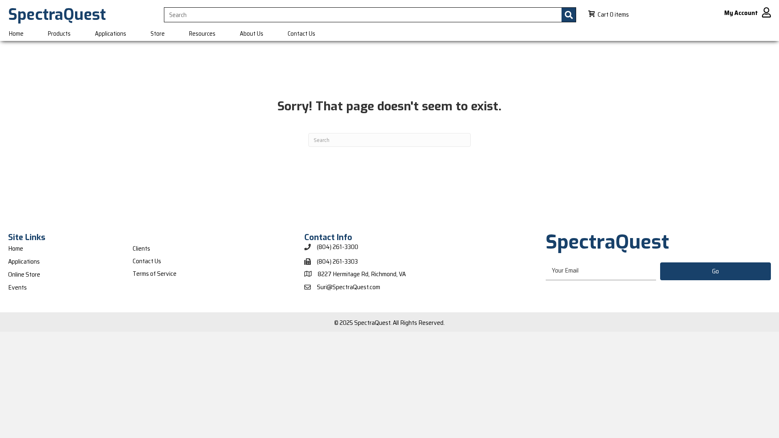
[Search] (569, 15)
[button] (715, 271)
